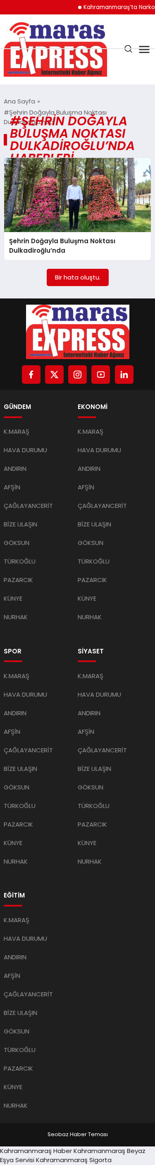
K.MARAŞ (16, 431)
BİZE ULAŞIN (20, 524)
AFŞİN (12, 487)
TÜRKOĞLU (20, 561)
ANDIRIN (15, 468)
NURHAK (16, 617)
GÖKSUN (16, 542)
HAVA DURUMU (25, 450)
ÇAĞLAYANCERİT (28, 505)
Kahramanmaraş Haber (36, 1150)
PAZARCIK (18, 579)
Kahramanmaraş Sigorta (74, 1160)
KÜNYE (13, 598)
